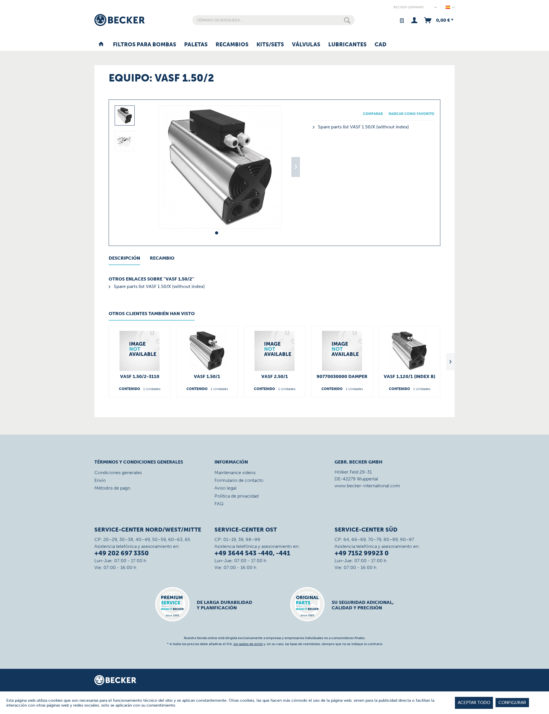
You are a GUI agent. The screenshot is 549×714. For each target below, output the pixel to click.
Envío (100, 480)
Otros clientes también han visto (152, 313)
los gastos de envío (248, 644)
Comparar (373, 114)
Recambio (162, 258)
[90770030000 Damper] (342, 351)
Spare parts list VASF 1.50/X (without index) (363, 127)
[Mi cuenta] (414, 20)
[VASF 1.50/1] (207, 351)
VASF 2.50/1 (274, 376)
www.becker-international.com (367, 485)
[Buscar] (347, 20)
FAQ (218, 503)
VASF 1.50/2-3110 (139, 376)
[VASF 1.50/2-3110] (139, 351)
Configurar (512, 702)
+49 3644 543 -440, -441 (252, 553)
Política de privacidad (236, 496)
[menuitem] (273, 20)
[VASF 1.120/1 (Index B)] (409, 351)
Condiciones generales (118, 472)
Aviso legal (225, 488)
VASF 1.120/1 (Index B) (409, 376)
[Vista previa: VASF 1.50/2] (125, 116)
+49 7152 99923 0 (362, 553)
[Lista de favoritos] (402, 20)
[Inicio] (101, 45)
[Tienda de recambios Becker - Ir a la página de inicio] (119, 20)
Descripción (124, 258)
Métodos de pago (112, 488)
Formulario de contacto (238, 480)
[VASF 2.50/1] (274, 351)
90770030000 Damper (342, 376)
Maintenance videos (235, 472)
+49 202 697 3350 (121, 553)
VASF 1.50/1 (207, 376)
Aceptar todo (474, 702)
